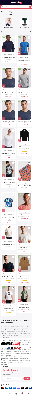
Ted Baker (28, 216)
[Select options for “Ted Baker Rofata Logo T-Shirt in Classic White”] (3, 301)
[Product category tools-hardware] (24, 23)
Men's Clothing (8, 59)
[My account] (31, 2)
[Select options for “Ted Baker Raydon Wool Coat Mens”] (19, 270)
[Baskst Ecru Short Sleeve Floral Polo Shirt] (8, 169)
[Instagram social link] (15, 348)
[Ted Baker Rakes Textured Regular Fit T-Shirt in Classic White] (24, 234)
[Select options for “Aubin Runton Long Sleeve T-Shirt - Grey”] (19, 86)
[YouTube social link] (17, 348)
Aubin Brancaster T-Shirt (24, 60)
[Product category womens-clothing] (8, 23)
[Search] (30, 7)
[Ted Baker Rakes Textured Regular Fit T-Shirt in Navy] (8, 263)
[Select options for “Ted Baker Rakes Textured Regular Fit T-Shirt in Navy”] (3, 270)
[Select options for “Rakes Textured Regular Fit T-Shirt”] (19, 208)
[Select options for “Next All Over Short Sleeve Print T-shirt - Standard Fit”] (3, 210)
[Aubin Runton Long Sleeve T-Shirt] (8, 138)
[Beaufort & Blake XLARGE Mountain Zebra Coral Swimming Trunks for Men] (24, 171)
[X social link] (12, 348)
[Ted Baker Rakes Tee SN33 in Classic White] (8, 232)
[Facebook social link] (9, 348)
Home (2, 14)
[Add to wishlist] (13, 37)
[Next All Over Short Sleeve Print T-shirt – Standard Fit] (8, 202)
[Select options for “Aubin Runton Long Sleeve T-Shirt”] (3, 86)
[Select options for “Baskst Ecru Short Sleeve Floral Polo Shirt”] (3, 175)
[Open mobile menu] (1, 2)
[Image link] (10, 343)
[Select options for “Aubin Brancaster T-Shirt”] (19, 53)
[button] (3, 118)
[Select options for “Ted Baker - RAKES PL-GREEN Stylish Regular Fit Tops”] (19, 300)
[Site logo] (16, 2)
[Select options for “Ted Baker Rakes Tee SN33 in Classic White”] (3, 237)
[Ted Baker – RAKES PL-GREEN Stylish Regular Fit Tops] (24, 294)
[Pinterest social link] (20, 348)
